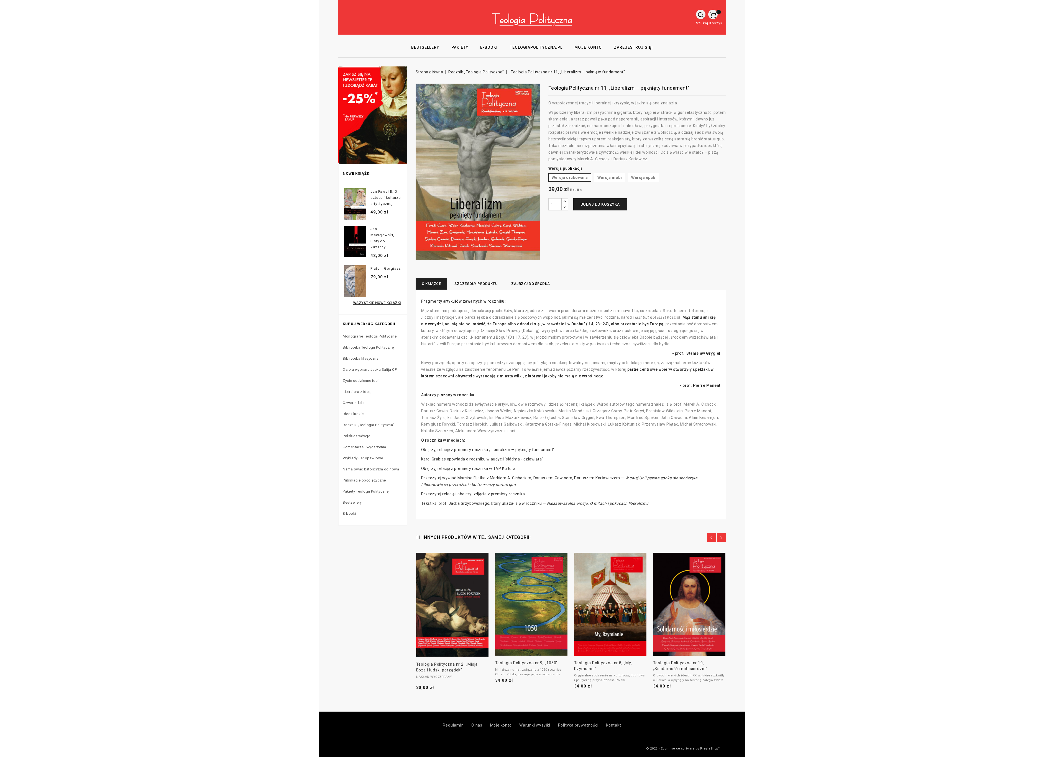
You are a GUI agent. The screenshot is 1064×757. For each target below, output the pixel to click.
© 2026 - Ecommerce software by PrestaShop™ (683, 748)
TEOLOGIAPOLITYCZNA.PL (536, 47)
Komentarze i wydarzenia (364, 447)
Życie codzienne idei (360, 380)
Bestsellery (352, 502)
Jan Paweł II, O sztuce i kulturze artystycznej (385, 197)
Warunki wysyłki (534, 725)
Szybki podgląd (446, 602)
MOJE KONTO (588, 47)
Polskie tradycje (356, 436)
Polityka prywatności (578, 725)
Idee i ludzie (353, 414)
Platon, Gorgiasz (385, 268)
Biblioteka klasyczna (360, 358)
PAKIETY (459, 47)
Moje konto (501, 725)
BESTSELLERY (425, 47)
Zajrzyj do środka (530, 284)
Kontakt (613, 725)
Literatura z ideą (357, 392)
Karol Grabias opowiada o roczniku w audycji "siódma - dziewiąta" (482, 459)
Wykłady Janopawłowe (363, 458)
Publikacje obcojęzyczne (364, 480)
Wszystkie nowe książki (377, 303)
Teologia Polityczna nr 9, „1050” (526, 663)
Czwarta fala (353, 403)
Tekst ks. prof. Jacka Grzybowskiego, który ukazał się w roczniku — (535, 503)
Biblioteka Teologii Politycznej (369, 347)
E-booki (349, 513)
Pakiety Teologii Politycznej (366, 491)
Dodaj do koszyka (600, 204)
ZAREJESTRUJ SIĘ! (633, 47)
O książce (431, 284)
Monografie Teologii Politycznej (370, 336)
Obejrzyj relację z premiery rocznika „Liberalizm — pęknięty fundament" (488, 449)
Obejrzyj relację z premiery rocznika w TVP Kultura (468, 468)
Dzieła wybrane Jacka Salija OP (370, 369)
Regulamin (453, 725)
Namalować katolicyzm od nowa (371, 469)
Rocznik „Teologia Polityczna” (369, 425)
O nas (476, 725)
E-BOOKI (489, 47)
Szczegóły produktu (476, 284)
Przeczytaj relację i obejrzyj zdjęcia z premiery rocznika (473, 494)
